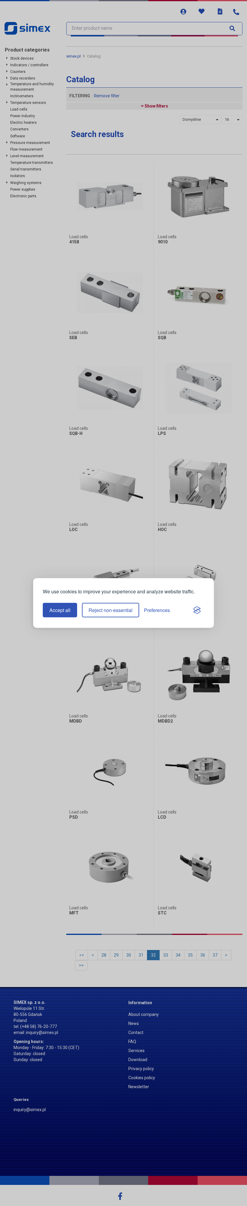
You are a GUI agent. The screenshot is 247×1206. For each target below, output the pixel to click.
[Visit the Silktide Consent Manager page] (197, 610)
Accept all (59, 610)
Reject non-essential (111, 610)
